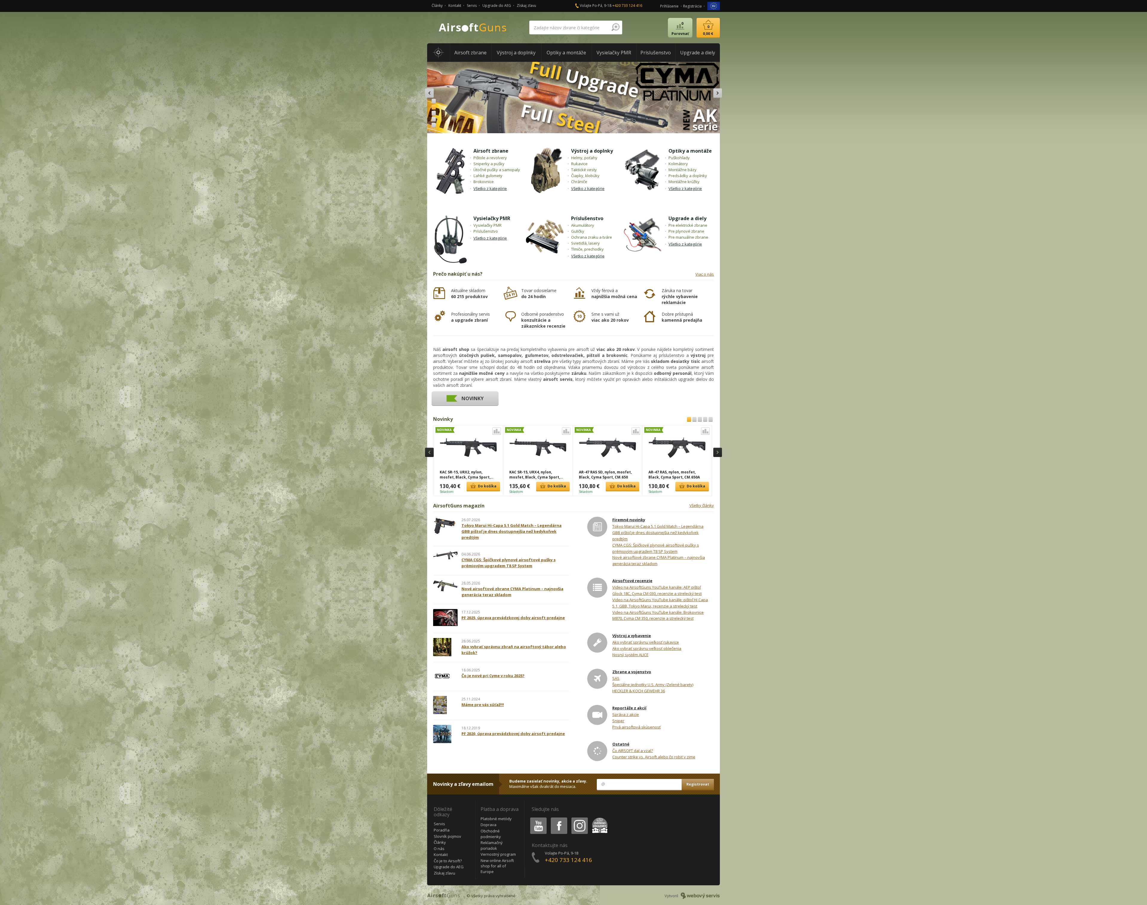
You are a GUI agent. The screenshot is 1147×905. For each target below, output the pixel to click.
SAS (615, 678)
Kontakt (454, 5)
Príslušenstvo (587, 218)
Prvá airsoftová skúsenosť (636, 727)
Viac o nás (704, 274)
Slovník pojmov (447, 836)
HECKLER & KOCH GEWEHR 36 (638, 691)
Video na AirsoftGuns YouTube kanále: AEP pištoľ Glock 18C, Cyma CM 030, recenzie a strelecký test (657, 590)
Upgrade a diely (687, 218)
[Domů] (438, 52)
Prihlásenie (669, 6)
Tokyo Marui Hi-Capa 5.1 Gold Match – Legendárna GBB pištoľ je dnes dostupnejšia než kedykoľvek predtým (657, 533)
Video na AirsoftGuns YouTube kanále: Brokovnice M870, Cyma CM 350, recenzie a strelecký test (658, 615)
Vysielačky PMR (491, 218)
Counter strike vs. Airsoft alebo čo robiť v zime (653, 757)
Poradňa (442, 830)
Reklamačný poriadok (492, 845)
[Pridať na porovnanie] (496, 431)
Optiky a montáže (690, 151)
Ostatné (620, 744)
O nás (439, 848)
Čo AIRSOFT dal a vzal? (632, 750)
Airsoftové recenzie (632, 580)
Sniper (618, 720)
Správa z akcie (625, 714)
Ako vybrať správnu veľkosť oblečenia (646, 648)
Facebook (559, 818)
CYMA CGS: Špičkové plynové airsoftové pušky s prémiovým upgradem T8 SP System (655, 548)
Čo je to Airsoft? (448, 860)
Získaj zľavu (526, 5)
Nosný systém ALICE (630, 654)
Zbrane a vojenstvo (631, 671)
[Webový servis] (700, 895)
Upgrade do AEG (496, 5)
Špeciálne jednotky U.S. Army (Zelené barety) (652, 684)
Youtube (537, 818)
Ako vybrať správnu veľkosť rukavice (645, 642)
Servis (472, 5)
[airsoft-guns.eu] (713, 5)
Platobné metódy (496, 818)
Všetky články (701, 505)
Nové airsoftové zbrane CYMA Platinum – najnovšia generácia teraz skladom (658, 560)
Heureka (598, 818)
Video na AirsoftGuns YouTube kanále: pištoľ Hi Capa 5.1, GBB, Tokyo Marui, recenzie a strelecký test (660, 603)
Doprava (488, 824)
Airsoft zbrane (490, 151)
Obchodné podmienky (491, 833)
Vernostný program (498, 854)
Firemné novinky (628, 519)
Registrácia (692, 6)
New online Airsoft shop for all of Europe (497, 866)
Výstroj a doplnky (592, 151)
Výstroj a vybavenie (631, 635)
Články (437, 5)
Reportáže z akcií (629, 708)
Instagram (579, 818)
